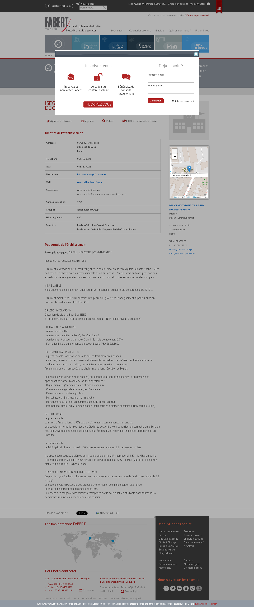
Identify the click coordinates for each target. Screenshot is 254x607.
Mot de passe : (156, 85)
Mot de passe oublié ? (183, 101)
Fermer (213, 603)
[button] (196, 54)
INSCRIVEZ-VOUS (98, 104)
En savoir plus (202, 603)
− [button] (175, 156)
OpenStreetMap (190, 197)
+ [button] (175, 151)
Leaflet (177, 197)
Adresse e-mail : (157, 74)
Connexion (156, 100)
